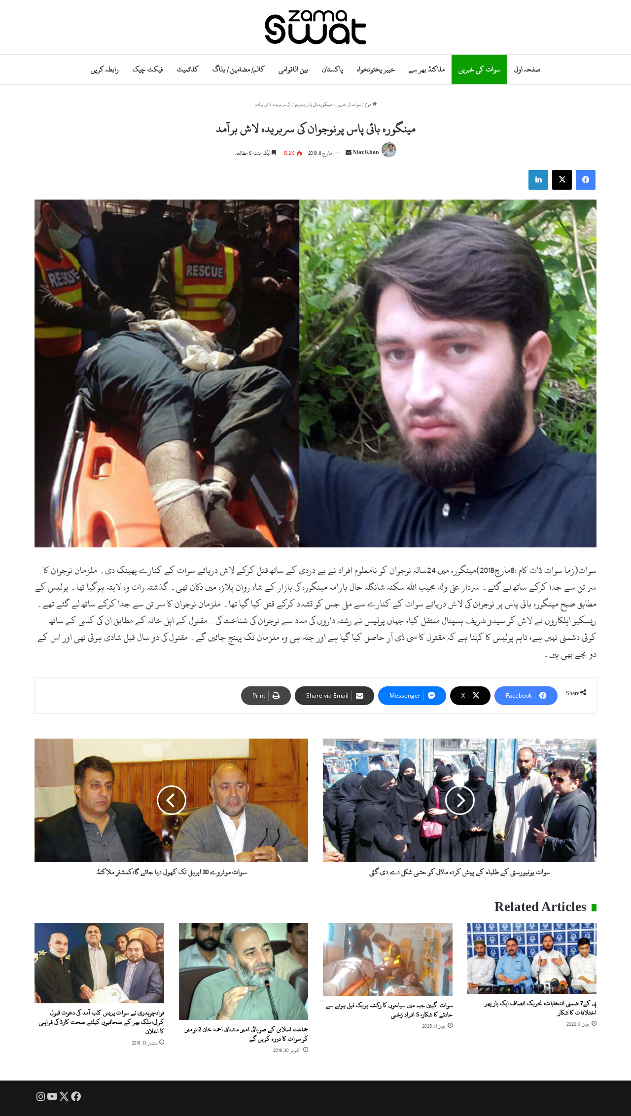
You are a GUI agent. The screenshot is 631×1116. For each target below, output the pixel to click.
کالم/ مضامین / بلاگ (238, 69)
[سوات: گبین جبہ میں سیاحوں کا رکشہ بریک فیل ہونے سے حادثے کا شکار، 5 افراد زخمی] (388, 959)
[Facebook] (586, 180)
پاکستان (332, 69)
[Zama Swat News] (315, 27)
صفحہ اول (527, 69)
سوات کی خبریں (479, 69)
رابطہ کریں (105, 69)
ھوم (368, 105)
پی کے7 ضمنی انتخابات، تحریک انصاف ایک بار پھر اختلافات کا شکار (540, 1007)
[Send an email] (348, 153)
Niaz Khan (365, 153)
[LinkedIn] (538, 180)
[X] (562, 180)
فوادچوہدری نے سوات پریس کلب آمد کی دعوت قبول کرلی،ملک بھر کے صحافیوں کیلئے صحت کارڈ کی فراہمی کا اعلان (101, 1022)
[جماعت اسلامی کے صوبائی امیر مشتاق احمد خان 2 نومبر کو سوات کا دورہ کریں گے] (244, 971)
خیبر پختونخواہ (376, 69)
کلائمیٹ (188, 69)
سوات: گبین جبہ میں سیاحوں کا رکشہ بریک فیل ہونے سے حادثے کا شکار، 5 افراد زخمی (389, 1009)
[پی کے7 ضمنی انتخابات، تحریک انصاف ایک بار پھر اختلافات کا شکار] (532, 958)
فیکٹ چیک (148, 69)
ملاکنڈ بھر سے (427, 69)
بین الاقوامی (293, 69)
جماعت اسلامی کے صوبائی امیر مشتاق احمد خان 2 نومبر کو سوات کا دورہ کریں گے (246, 1034)
